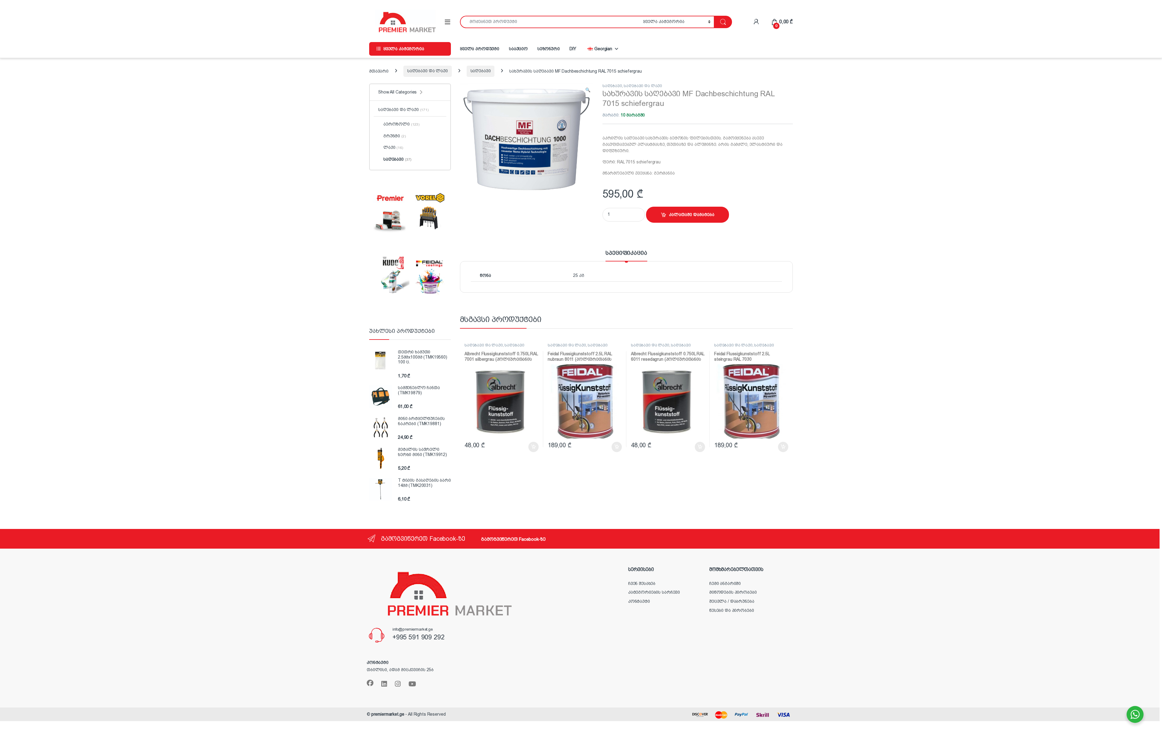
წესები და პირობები (731, 610)
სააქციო (518, 48)
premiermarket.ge (387, 714)
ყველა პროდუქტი (479, 48)
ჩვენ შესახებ (641, 583)
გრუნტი (394, 135)
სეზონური (548, 48)
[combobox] (550, 22)
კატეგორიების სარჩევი (654, 592)
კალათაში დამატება (691, 214)
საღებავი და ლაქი (427, 70)
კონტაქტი (639, 601)
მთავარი (379, 70)
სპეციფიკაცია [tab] (626, 253)
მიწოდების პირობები (733, 592)
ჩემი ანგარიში (725, 583)
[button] (587, 90)
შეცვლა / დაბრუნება (731, 601)
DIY (573, 48)
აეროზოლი (401, 124)
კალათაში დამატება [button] (527, 447)
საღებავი (481, 70)
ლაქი (393, 147)
